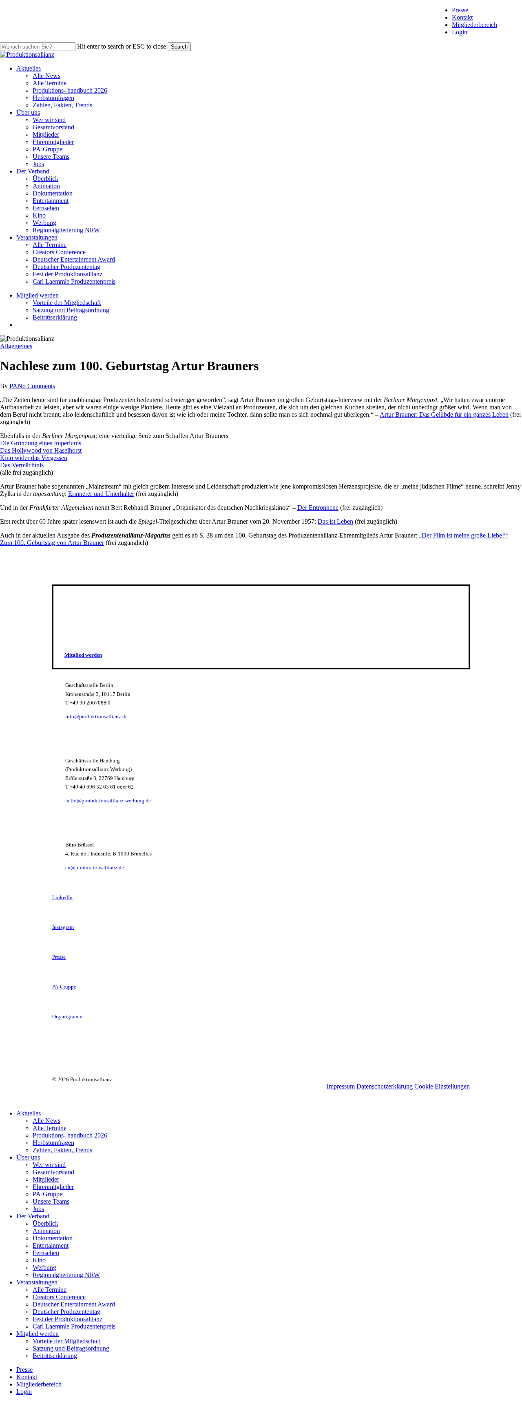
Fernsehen (46, 1252)
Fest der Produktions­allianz (67, 1318)
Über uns (28, 1157)
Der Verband (32, 1216)
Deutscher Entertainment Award (74, 1304)
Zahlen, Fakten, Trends (62, 1149)
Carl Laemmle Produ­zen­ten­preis (74, 1326)
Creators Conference (59, 1296)
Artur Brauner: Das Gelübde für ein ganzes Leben (444, 414)
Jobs (38, 1208)
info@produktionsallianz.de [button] (96, 716)
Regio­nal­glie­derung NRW (66, 1274)
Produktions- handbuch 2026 (70, 1135)
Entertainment (51, 1245)
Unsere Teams (51, 1201)
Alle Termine (49, 1127)
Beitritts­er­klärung (55, 1355)
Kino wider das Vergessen (33, 457)
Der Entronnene (317, 507)
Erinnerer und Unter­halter (101, 493)
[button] (83, 655)
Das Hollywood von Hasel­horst (41, 450)
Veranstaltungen (37, 1282)
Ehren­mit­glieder (53, 1186)
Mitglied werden (37, 1333)
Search (179, 47)
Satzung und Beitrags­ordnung (71, 1348)
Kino (39, 1260)
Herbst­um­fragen (53, 1142)
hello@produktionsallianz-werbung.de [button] (108, 801)
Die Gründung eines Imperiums (40, 443)
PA (13, 385)
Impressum (341, 1086)
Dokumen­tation (53, 1238)
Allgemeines (16, 345)
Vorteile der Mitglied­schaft (67, 1341)
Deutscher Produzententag (66, 1311)
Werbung (44, 1267)
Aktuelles (28, 1113)
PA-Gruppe (47, 1194)
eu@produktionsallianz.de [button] (94, 867)
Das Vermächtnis (22, 465)
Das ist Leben (335, 521)
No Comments (36, 385)
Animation (46, 1230)
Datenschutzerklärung (384, 1086)
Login (459, 32)
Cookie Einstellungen (442, 1086)
